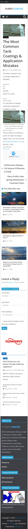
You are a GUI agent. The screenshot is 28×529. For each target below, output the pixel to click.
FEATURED (5, 358)
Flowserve (5, 462)
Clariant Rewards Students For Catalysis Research (12, 385)
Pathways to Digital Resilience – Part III (13, 237)
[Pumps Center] (3, 16)
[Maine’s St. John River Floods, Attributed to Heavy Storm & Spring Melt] (14, 248)
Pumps (19, 70)
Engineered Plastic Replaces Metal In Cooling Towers (13, 394)
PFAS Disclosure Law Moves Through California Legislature (13, 364)
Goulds (4, 467)
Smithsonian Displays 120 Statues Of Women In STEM (14, 168)
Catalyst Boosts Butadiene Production (12, 402)
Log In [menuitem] (2, 1)
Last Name (5, 302)
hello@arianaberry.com (13, 141)
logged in (11, 282)
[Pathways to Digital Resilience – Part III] (14, 221)
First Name (6, 293)
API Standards (7, 482)
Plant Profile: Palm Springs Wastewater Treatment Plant (15, 179)
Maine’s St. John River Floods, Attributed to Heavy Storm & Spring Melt (12, 264)
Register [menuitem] (7, 1)
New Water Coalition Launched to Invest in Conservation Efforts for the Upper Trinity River (14, 209)
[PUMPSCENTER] (11, 425)
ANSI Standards (8, 478)
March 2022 (6, 149)
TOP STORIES (6, 37)
